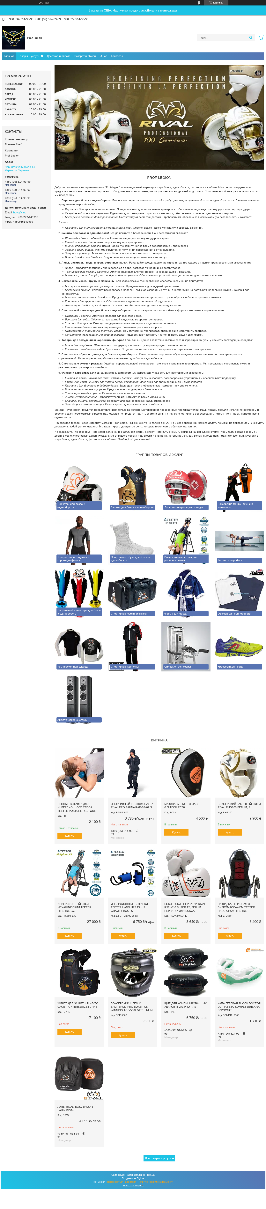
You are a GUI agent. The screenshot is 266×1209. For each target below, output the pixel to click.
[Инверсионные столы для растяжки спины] (186, 540)
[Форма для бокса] (186, 593)
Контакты (117, 55)
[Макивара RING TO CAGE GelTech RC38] (186, 773)
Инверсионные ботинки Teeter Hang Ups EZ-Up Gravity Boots (129, 907)
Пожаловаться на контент (121, 1182)
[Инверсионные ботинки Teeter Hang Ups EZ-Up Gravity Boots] (132, 872)
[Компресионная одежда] (79, 646)
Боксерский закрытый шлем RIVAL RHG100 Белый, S (239, 805)
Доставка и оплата (58, 55)
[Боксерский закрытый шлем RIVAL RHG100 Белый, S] (239, 773)
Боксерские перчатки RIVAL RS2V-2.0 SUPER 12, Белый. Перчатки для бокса (184, 907)
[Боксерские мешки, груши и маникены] (239, 487)
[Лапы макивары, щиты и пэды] (186, 487)
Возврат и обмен (85, 55)
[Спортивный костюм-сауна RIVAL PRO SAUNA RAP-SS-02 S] (132, 773)
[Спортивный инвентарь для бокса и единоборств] (79, 593)
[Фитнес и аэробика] (239, 540)
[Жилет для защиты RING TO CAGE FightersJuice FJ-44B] (79, 972)
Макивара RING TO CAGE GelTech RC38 (181, 805)
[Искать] (250, 37)
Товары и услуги (28, 55)
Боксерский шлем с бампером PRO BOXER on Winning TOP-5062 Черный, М (132, 1007)
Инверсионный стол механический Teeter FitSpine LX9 (74, 907)
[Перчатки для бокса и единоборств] (79, 487)
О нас (103, 55)
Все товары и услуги (158, 1158)
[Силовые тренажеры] (186, 646)
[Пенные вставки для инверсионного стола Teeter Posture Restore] (79, 773)
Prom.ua (150, 1175)
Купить (69, 835)
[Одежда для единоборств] (239, 593)
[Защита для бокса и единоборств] (132, 487)
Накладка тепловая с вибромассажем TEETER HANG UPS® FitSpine (236, 907)
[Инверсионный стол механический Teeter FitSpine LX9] (79, 872)
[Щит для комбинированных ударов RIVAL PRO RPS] (186, 972)
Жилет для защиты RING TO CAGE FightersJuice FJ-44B (77, 1005)
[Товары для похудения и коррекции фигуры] (79, 540)
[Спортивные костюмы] (132, 646)
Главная (9, 55)
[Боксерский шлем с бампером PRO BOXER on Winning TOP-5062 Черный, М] (132, 972)
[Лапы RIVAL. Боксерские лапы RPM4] (79, 1075)
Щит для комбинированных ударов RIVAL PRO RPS (185, 1005)
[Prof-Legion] (13, 37)
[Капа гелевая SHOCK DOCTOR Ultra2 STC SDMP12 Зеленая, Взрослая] (239, 972)
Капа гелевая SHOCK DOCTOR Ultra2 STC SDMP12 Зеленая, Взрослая (239, 1007)
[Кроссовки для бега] (239, 646)
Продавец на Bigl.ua (133, 1178)
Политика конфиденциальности (155, 1182)
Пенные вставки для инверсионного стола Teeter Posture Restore (76, 807)
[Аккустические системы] (79, 699)
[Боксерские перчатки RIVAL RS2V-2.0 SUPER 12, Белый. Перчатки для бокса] (186, 872)
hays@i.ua (19, 212)
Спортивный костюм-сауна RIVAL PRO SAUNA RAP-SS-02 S (132, 805)
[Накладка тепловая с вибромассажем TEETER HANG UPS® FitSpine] (239, 872)
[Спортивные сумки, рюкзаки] (132, 593)
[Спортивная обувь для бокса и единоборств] (132, 540)
